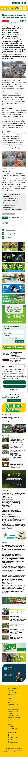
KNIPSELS (5, 542)
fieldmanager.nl (9, 748)
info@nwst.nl (12, 732)
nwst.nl (18, 754)
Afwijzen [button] (14, 386)
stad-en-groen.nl (9, 750)
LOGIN (5, 217)
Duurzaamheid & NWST (14, 704)
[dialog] (14, 378)
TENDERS (5, 491)
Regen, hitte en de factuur (17, 624)
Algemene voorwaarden (14, 719)
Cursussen (10, 706)
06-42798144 (13, 737)
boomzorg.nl (18, 750)
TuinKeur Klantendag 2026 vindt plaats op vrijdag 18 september (17, 464)
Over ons (10, 700)
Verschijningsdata (12, 728)
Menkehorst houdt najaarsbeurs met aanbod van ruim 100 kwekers (17, 439)
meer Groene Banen (14, 400)
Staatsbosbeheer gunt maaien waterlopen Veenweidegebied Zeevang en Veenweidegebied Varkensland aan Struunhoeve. (13, 511)
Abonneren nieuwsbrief (14, 711)
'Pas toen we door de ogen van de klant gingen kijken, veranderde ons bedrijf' (17, 631)
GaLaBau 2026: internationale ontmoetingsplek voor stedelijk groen (17, 452)
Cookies (10, 724)
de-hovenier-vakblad (15, 739)
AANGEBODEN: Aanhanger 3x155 (10, 417)
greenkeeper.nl (18, 748)
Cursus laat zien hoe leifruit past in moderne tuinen (17, 445)
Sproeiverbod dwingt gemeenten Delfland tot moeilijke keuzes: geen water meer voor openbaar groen (18, 618)
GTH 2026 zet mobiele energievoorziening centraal (17, 458)
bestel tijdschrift (10, 234)
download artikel (10, 230)
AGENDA (5, 435)
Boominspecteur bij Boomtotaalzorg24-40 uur (17, 395)
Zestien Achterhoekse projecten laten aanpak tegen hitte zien (16, 637)
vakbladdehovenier (14, 742)
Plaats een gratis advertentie (10, 421)
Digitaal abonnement (13, 709)
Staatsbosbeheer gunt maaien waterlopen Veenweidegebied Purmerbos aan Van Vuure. (13, 495)
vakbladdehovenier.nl (7, 752)
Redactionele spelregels (14, 717)
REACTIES (5, 223)
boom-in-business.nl (19, 752)
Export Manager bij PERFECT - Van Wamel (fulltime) (17, 359)
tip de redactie (10, 237)
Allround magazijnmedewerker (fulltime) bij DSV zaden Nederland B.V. (16, 353)
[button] (14, 390)
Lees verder (15, 378)
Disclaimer (10, 721)
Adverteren (11, 726)
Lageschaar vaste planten (8, 214)
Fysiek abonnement (13, 698)
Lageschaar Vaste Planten (10, 34)
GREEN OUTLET (8, 415)
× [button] (24, 366)
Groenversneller (12, 702)
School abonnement (13, 715)
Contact (10, 708)
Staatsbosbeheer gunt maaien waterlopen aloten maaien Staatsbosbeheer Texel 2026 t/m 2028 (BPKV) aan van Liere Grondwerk (13, 525)
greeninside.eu (11, 754)
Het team (10, 713)
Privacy (9, 722)
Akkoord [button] (14, 382)
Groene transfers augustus (17, 611)
